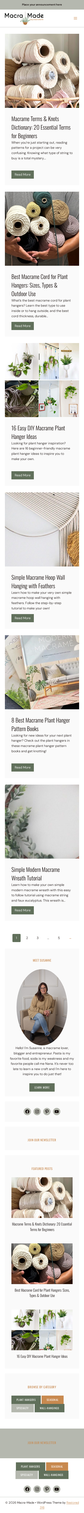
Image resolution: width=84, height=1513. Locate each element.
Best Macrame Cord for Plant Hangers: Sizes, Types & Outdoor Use (39, 285)
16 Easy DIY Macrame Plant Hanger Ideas (38, 432)
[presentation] (42, 1197)
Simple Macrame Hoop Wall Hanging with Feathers (38, 581)
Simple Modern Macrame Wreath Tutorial (35, 873)
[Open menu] (75, 18)
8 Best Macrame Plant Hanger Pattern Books (40, 724)
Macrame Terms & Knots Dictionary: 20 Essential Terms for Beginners (41, 127)
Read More (24, 175)
